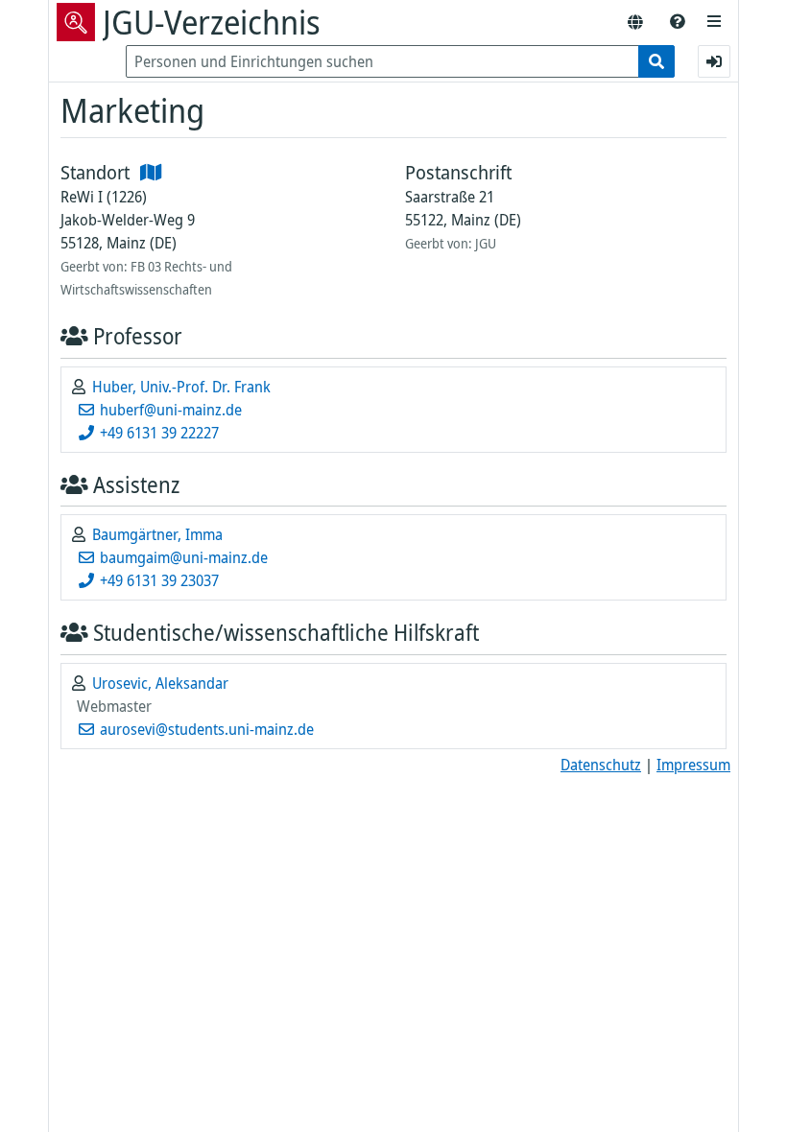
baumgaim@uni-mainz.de (182, 557)
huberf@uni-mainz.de (169, 409)
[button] (714, 22)
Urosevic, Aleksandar (160, 683)
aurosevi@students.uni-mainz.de (205, 729)
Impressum (693, 764)
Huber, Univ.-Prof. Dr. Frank (181, 386)
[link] (677, 22)
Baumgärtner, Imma (157, 534)
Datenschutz (600, 764)
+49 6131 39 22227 (157, 432)
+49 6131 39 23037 (157, 580)
